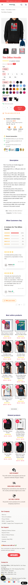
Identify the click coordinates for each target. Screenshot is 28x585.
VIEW (7, 329)
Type (3, 66)
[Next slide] (24, 30)
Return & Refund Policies (8, 534)
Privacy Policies (5, 519)
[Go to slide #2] (14, 51)
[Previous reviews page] (16, 304)
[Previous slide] (3, 30)
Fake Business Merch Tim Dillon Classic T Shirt (7, 399)
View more (14, 409)
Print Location (5, 95)
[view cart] (26, 5)
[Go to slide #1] (6, 51)
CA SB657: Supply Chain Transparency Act (12, 523)
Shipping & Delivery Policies (8, 530)
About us (4, 514)
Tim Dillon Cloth (10, 9)
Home (3, 9)
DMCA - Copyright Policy (8, 521)
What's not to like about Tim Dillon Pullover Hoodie (20, 456)
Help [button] (25, 583)
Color (3, 79)
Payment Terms (5, 532)
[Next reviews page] (24, 304)
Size (3, 71)
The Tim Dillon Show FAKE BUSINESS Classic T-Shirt (21, 377)
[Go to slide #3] (22, 51)
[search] (21, 5)
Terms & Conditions (6, 516)
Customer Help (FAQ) (7, 539)
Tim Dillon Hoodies (6, 12)
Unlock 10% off (3, 578)
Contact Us (4, 537)
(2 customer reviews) (14, 61)
